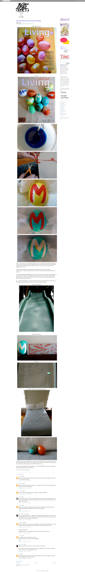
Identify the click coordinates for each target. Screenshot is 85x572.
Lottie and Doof (62, 107)
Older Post (55, 562)
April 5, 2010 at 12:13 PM (25, 480)
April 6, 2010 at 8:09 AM (24, 502)
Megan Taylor (21, 544)
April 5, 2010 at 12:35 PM (25, 494)
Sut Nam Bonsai (62, 111)
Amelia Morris (21, 522)
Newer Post (18, 562)
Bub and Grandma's (63, 102)
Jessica (20, 505)
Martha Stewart (27, 470)
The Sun (61, 112)
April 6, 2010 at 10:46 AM (25, 519)
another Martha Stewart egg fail (28, 23)
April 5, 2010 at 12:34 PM (25, 488)
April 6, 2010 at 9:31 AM (24, 511)
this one (61, 86)
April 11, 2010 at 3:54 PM (25, 558)
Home (37, 562)
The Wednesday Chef (63, 113)
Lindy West (62, 106)
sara (19, 554)
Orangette (61, 108)
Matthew (20, 476)
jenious (20, 496)
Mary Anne (21, 483)
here (65, 79)
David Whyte (62, 103)
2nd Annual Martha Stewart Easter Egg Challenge (28, 20)
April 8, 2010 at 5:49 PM (24, 541)
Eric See (20, 535)
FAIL (21, 470)
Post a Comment (19, 561)
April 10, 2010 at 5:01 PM (25, 551)
